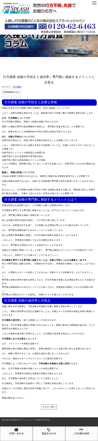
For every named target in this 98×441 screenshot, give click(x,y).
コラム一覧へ (49, 407)
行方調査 (17, 87)
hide (17, 92)
